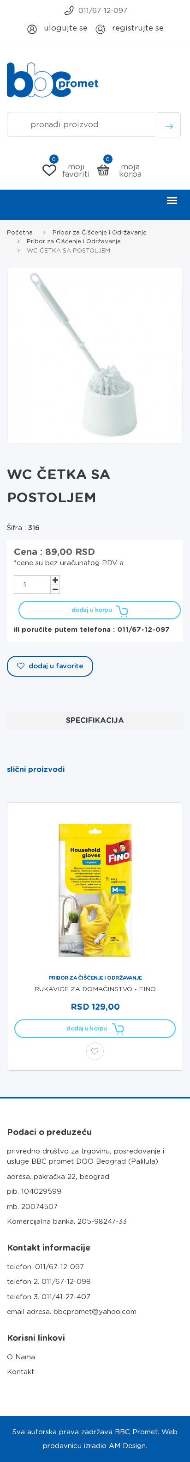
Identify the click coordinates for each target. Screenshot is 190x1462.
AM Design (127, 1446)
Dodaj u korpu (91, 609)
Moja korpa (124, 170)
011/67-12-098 (66, 1281)
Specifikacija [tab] (95, 720)
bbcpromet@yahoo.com (95, 1312)
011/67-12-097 (102, 10)
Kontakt (20, 1372)
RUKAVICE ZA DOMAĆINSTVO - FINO (95, 989)
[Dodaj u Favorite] (95, 1051)
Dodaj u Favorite (55, 666)
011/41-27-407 (66, 1297)
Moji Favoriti (71, 170)
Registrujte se (137, 27)
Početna (20, 232)
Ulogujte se (65, 27)
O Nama (21, 1357)
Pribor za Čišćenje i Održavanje (100, 232)
